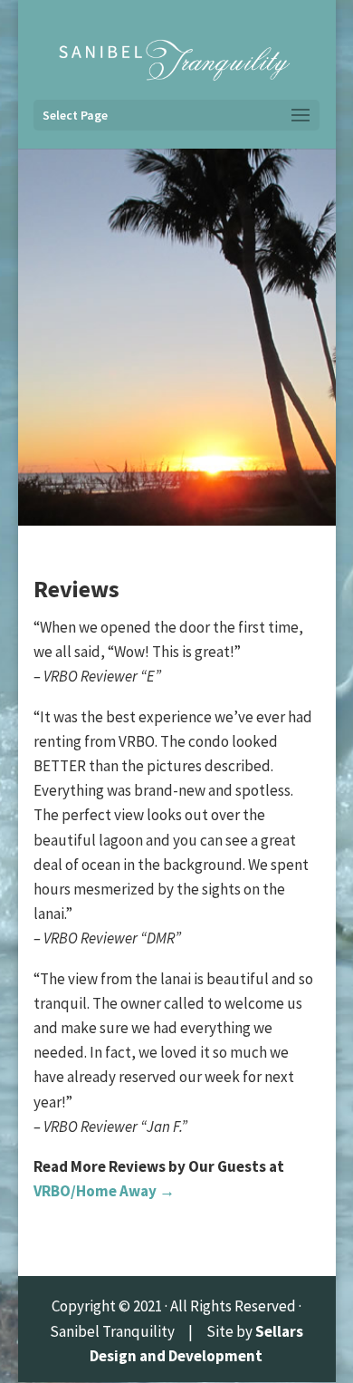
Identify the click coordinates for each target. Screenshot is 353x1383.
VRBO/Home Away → (104, 1191)
